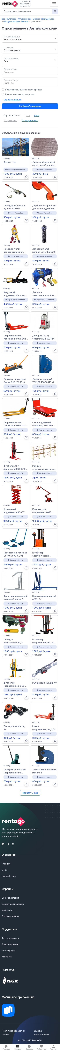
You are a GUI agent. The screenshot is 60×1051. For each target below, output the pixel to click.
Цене (36, 115)
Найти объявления (30, 106)
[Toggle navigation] (54, 4)
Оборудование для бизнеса (15, 21)
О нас (5, 869)
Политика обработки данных (14, 1032)
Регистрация (8, 950)
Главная (6, 863)
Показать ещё (30, 792)
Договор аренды (10, 916)
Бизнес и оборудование (43, 19)
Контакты (7, 956)
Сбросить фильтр (12, 100)
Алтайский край (24, 19)
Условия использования (41, 1032)
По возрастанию (30, 120)
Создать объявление (13, 904)
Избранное (7, 910)
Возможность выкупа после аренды (23, 90)
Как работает (9, 876)
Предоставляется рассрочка (19, 94)
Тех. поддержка (10, 938)
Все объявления (9, 19)
